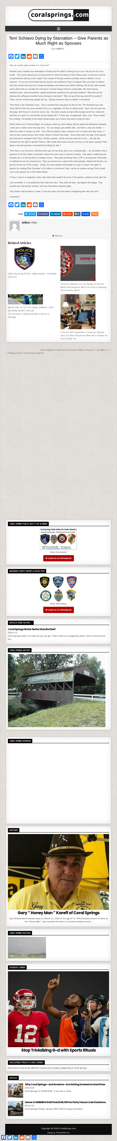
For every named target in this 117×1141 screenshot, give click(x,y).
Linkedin (57, 214)
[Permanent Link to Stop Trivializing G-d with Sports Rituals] (58, 1009)
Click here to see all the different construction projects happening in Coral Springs (47, 1068)
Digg (87, 214)
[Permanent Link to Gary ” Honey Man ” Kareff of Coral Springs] (58, 872)
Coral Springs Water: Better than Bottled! (32, 629)
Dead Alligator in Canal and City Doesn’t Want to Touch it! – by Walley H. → (76, 350)
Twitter (31, 214)
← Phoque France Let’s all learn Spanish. (25, 353)
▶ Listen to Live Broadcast (58, 558)
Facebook (44, 214)
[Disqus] (58, 397)
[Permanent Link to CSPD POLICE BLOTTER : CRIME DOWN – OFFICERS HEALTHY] (32, 258)
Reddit (69, 214)
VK (78, 214)
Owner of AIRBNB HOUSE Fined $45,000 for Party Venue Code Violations (65, 1102)
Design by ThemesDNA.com (58, 1133)
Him (34, 222)
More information (58, 552)
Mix (96, 214)
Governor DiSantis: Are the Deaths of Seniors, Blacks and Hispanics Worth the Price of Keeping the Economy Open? (83, 287)
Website (58, 235)
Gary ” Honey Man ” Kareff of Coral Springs (58, 913)
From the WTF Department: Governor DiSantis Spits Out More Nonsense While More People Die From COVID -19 (84, 335)
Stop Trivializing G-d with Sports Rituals (58, 1050)
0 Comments (59, 48)
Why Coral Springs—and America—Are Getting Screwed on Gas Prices (65, 1084)
